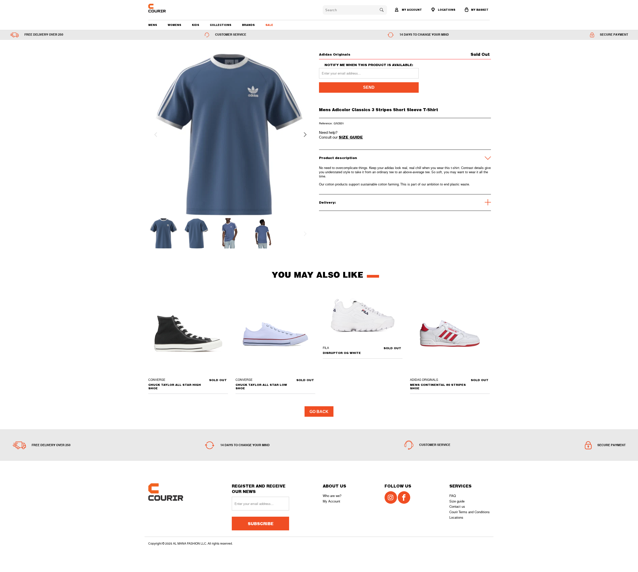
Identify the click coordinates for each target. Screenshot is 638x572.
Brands (248, 24)
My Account (331, 501)
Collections (220, 24)
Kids (195, 24)
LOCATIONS (446, 9)
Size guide (457, 501)
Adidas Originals (334, 54)
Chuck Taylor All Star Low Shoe (275, 333)
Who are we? (332, 496)
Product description (338, 158)
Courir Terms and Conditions (469, 512)
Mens (152, 24)
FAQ (452, 496)
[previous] (155, 134)
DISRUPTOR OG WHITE (362, 317)
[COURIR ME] (175, 8)
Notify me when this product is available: (368, 65)
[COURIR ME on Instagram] (391, 497)
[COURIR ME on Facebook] (404, 497)
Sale (269, 24)
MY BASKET (479, 9)
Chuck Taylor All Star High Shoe (188, 333)
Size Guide (351, 137)
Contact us (457, 506)
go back (319, 411)
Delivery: (327, 202)
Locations (456, 517)
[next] (303, 134)
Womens (174, 24)
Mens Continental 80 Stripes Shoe (450, 333)
